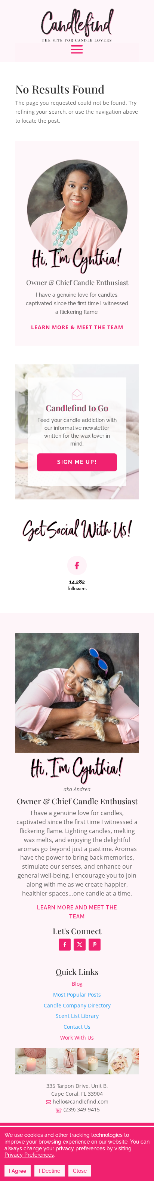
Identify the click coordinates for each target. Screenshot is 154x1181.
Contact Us (77, 1026)
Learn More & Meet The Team (77, 327)
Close (80, 1171)
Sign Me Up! (77, 462)
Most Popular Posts (77, 994)
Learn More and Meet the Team (77, 912)
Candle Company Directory (77, 1005)
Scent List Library (77, 1015)
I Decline (49, 1171)
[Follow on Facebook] (65, 945)
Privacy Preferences (29, 1155)
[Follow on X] (80, 945)
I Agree (17, 1171)
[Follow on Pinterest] (95, 945)
